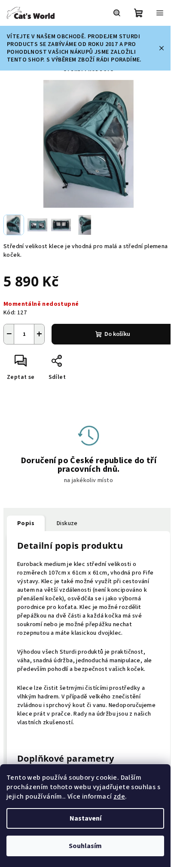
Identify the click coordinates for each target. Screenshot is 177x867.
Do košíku (117, 334)
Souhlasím (85, 846)
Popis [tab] (25, 523)
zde (119, 796)
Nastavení (85, 818)
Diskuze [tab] (67, 523)
